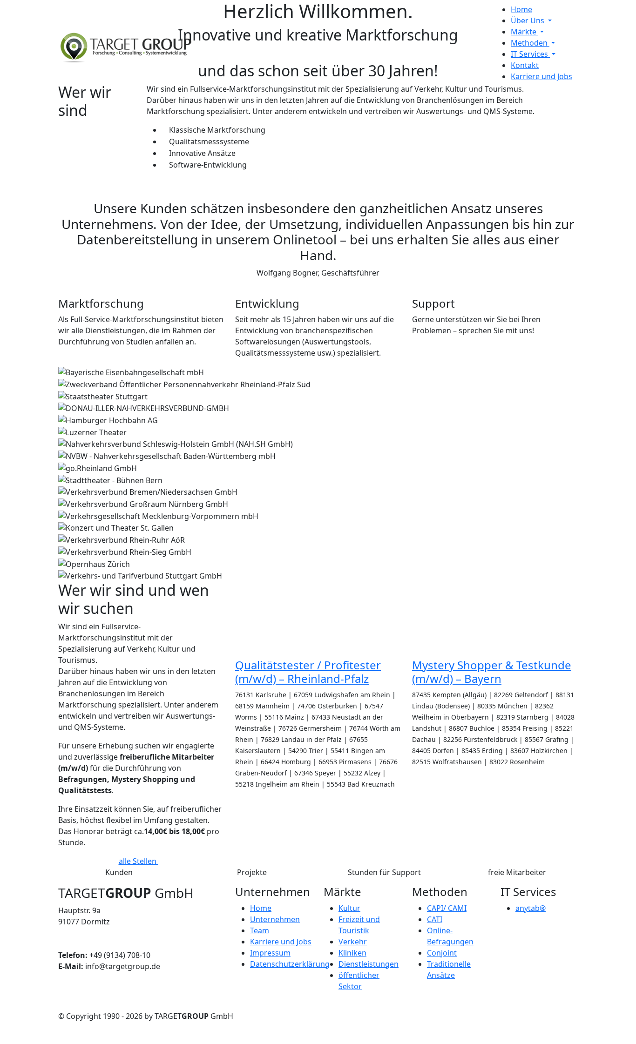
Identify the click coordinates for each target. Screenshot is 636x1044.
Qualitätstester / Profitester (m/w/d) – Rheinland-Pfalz (308, 671)
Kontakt (525, 65)
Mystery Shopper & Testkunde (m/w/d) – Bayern (491, 671)
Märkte (524, 32)
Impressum (270, 953)
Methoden (530, 43)
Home (521, 9)
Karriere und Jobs (541, 76)
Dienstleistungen (368, 964)
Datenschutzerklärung (290, 964)
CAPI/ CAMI (447, 908)
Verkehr (352, 941)
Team (259, 930)
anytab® (530, 908)
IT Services (530, 54)
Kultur (349, 908)
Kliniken (352, 953)
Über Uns (528, 20)
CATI (434, 919)
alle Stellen (138, 861)
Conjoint (442, 953)
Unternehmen (275, 919)
